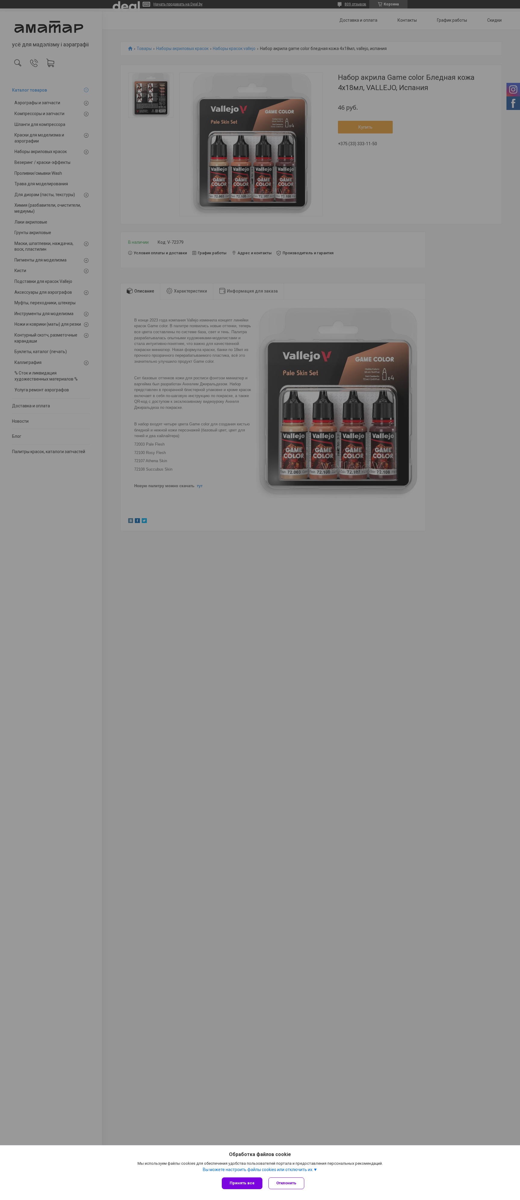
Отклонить (286, 1183)
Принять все (242, 1183)
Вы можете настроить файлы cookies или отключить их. (258, 1169)
